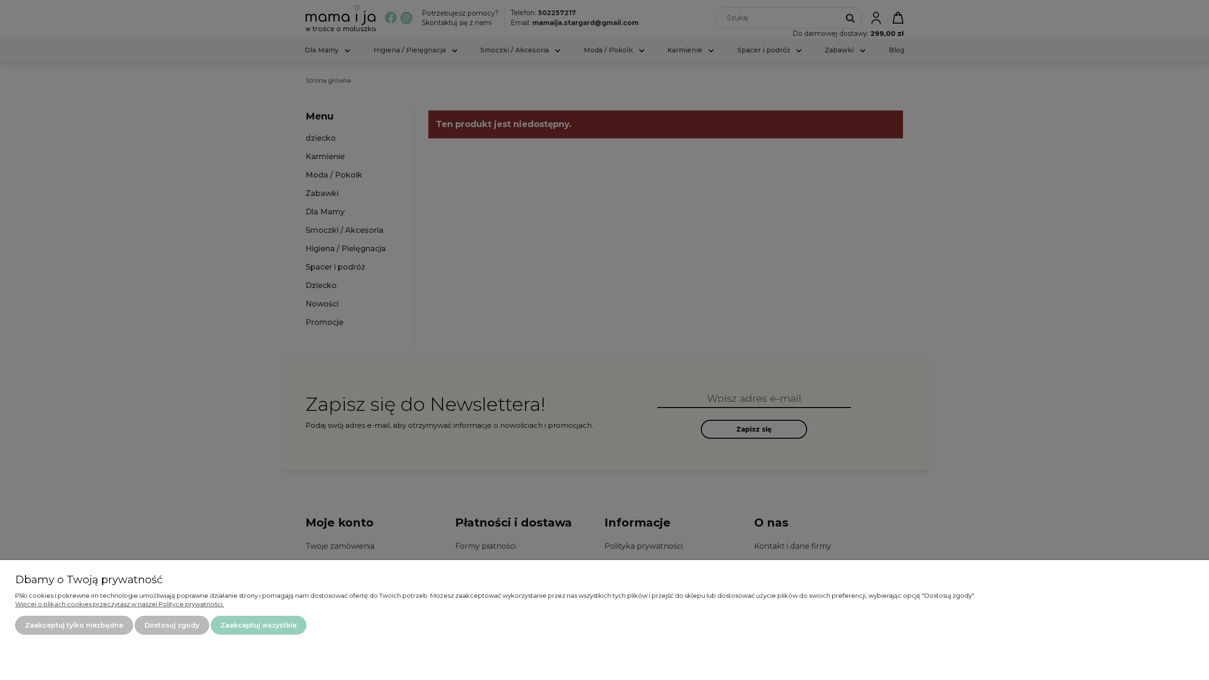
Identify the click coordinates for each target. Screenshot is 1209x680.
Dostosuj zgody (172, 625)
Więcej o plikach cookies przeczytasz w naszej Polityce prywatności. (119, 604)
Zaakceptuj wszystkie (259, 625)
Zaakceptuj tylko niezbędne (74, 625)
